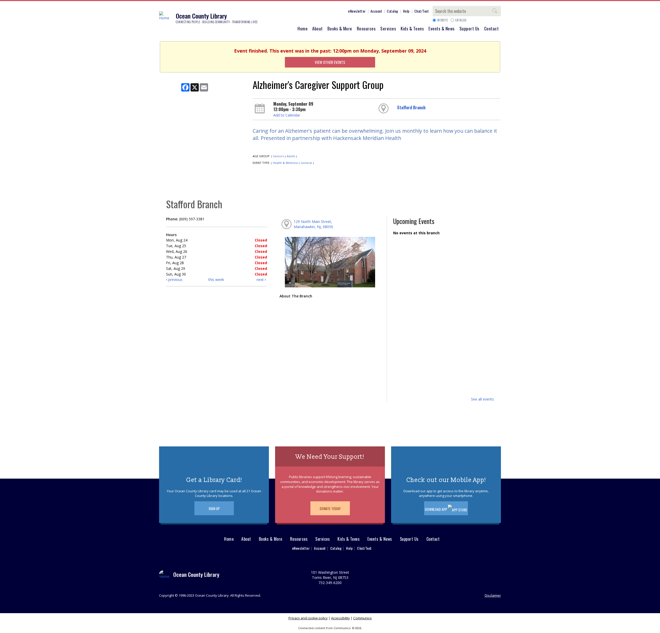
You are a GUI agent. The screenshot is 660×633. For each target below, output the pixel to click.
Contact (491, 28)
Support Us (469, 28)
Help (406, 11)
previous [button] (175, 279)
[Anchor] (342, 12)
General (306, 163)
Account (376, 11)
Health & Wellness (285, 163)
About (317, 28)
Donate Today (330, 508)
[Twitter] (319, 12)
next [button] (261, 279)
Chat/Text (421, 11)
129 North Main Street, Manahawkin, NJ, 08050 (313, 224)
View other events (330, 62)
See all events (482, 399)
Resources (366, 28)
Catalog (392, 11)
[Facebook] (303, 12)
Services (388, 28)
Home (303, 28)
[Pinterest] (326, 12)
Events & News (441, 28)
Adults (291, 156)
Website (442, 20)
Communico (362, 618)
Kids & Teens (412, 28)
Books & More (339, 28)
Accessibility (340, 618)
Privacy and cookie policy (308, 618)
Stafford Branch (411, 107)
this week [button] (216, 279)
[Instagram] (311, 12)
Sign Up (214, 508)
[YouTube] (334, 12)
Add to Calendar (286, 115)
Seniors (278, 156)
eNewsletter (357, 11)
